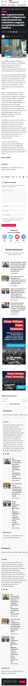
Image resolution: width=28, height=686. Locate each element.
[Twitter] (11, 239)
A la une (5, 414)
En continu (9, 414)
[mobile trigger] (3, 2)
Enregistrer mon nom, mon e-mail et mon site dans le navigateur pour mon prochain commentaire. (14, 220)
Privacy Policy (7, 681)
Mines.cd (8, 36)
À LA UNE (4, 11)
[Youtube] (17, 239)
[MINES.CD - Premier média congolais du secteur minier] (14, 1)
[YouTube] (8, 454)
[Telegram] (23, 239)
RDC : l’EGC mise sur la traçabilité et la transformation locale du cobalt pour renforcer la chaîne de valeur (18, 280)
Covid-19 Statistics (15, 404)
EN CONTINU (15, 273)
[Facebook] (4, 239)
